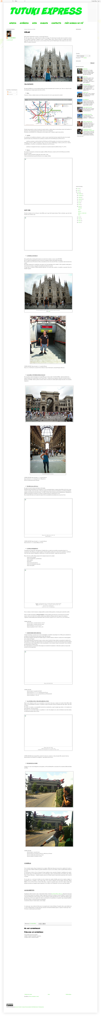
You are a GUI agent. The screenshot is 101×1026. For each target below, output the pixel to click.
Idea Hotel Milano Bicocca (56, 893)
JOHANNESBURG (86, 84)
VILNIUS (80, 207)
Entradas (9, 92)
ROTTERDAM (86, 99)
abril (79, 217)
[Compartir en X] (42, 923)
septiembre (80, 199)
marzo (79, 218)
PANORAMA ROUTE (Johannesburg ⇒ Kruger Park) (88, 130)
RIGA (79, 209)
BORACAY (85, 76)
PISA (79, 214)
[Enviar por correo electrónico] (39, 923)
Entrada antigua (68, 994)
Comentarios (10, 94)
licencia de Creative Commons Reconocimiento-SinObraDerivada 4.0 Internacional (29, 1006)
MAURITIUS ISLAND (87, 114)
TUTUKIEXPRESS (12, 38)
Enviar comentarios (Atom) (34, 996)
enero (79, 222)
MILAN (79, 211)
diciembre (80, 193)
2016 (78, 190)
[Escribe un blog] (40, 923)
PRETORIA (85, 68)
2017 (78, 188)
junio (79, 204)
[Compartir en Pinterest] (45, 923)
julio (79, 202)
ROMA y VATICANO (82, 213)
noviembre (80, 195)
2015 (78, 192)
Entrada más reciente (28, 994)
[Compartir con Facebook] (43, 923)
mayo (79, 206)
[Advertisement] (48, 981)
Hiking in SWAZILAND (87, 121)
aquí (49, 311)
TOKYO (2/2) (85, 92)
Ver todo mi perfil (10, 39)
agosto (79, 200)
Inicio (49, 994)
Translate (85, 57)
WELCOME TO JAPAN (87, 107)
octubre (79, 197)
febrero (79, 220)
